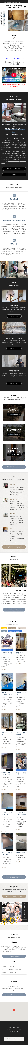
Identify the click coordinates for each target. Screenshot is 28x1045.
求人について (22, 628)
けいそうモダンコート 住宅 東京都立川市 (21, 814)
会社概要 (14, 174)
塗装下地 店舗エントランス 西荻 (6, 773)
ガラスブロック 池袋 (6, 733)
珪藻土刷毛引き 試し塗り (21, 693)
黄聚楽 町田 (19, 653)
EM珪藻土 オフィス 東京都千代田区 (6, 693)
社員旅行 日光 (21, 590)
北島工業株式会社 (14, 6)
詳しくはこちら (14, 994)
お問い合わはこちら (14, 956)
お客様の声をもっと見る (14, 547)
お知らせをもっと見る (14, 877)
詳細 (18, 64)
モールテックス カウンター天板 (6, 813)
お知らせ (4, 631)
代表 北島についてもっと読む (14, 168)
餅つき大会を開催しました (21, 773)
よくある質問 (12, 628)
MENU (25, 7)
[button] (14, 1010)
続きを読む (4, 669)
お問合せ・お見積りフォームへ (14, 896)
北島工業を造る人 (20, 852)
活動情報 (4, 628)
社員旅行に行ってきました (6, 653)
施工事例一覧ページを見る (14, 467)
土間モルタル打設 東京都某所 (21, 733)
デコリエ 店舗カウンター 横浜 (6, 853)
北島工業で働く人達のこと (15, 631)
